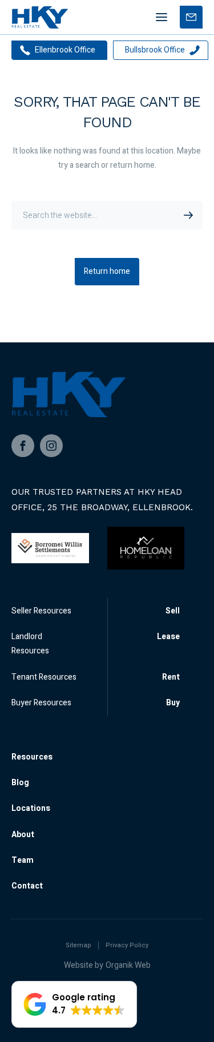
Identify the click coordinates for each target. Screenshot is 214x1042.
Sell (172, 611)
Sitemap (78, 945)
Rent (171, 677)
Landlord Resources (30, 644)
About (22, 835)
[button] (74, 1004)
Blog (20, 783)
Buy (173, 703)
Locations (30, 808)
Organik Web (128, 965)
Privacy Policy (127, 945)
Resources (32, 757)
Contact (27, 886)
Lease (168, 637)
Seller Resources (41, 611)
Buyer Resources (41, 703)
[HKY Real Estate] (39, 17)
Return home (107, 271)
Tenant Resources (43, 677)
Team (22, 860)
